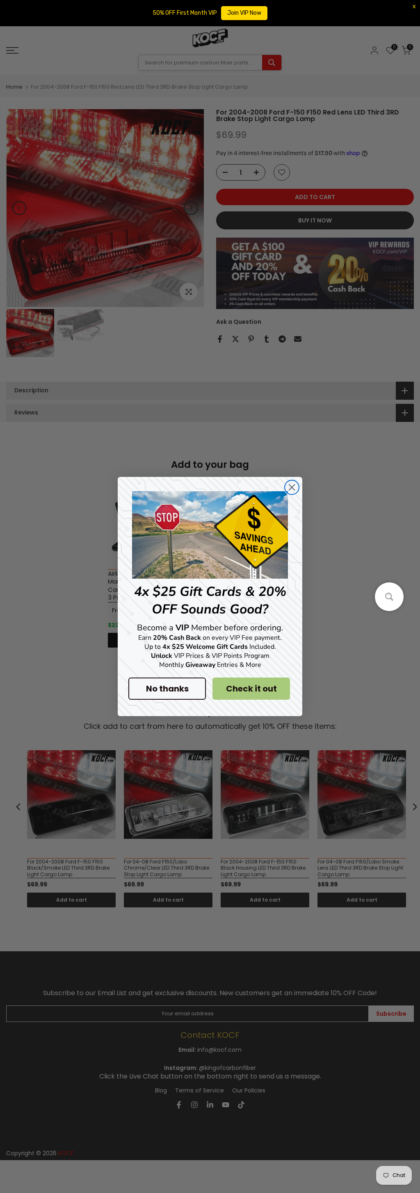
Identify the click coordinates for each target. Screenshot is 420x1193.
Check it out (251, 688)
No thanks (167, 688)
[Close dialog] (292, 487)
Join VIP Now (244, 12)
